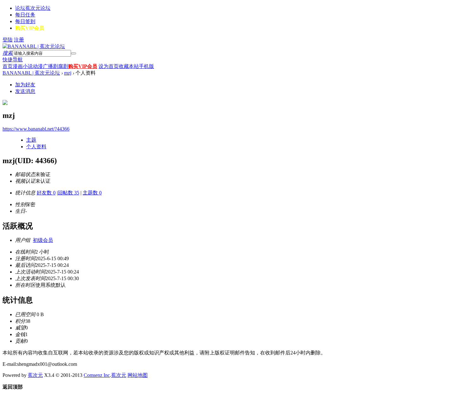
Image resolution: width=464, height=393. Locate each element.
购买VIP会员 (29, 28)
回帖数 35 (68, 192)
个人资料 (36, 146)
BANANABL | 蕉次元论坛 (31, 73)
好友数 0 (46, 192)
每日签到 (25, 21)
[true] (73, 53)
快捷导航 (13, 59)
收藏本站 (129, 66)
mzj (67, 73)
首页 (8, 66)
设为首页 (108, 66)
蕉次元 (35, 375)
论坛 (33, 8)
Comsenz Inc (97, 375)
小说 (28, 66)
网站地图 (138, 375)
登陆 (8, 39)
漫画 (18, 66)
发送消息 (25, 91)
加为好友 (25, 84)
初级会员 (43, 240)
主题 (31, 140)
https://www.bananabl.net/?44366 (36, 129)
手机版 (146, 66)
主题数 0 (92, 192)
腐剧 (63, 66)
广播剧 (50, 66)
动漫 (38, 66)
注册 (19, 39)
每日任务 (25, 14)
